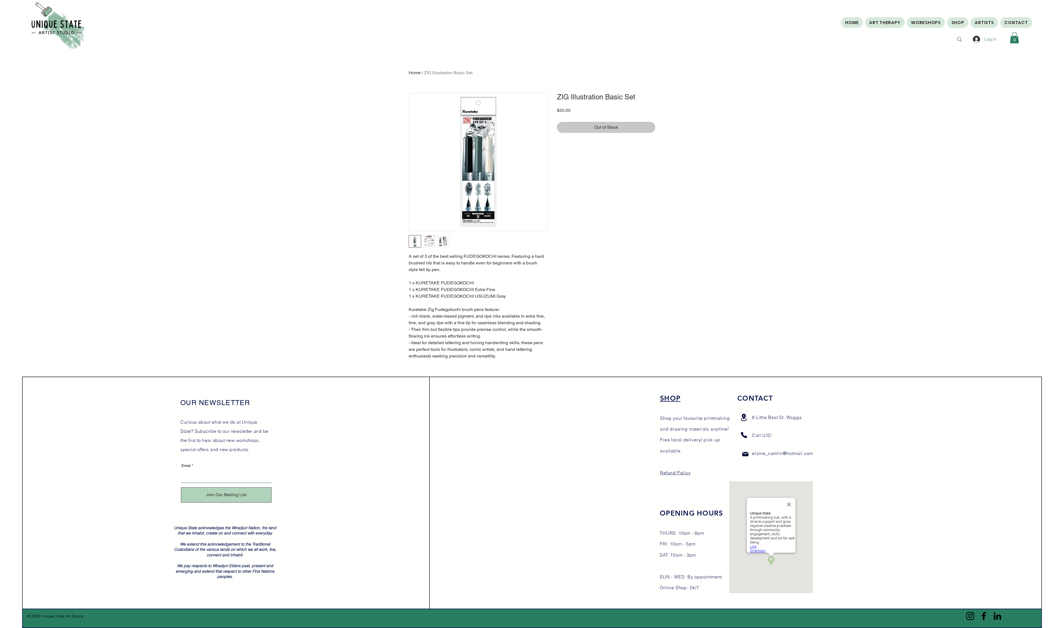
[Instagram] (970, 616)
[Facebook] (983, 616)
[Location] (743, 417)
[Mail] (745, 454)
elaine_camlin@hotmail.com (782, 453)
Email (186, 465)
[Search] (959, 39)
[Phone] (744, 435)
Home (415, 72)
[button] (1014, 37)
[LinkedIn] (997, 616)
